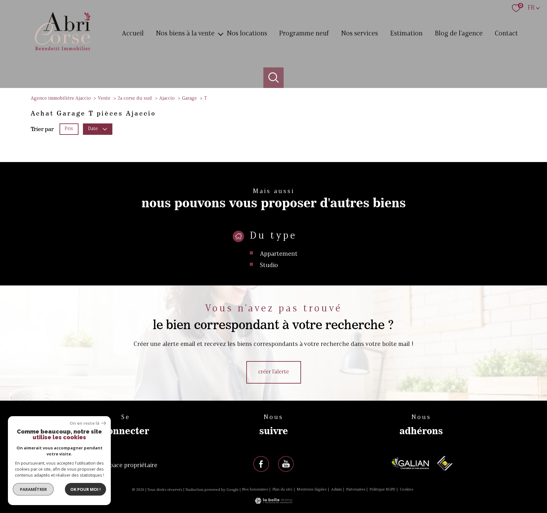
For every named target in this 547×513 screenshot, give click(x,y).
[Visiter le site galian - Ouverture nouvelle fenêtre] (410, 463)
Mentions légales (312, 489)
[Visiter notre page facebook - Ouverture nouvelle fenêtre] (261, 464)
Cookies (406, 489)
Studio (269, 265)
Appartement (279, 254)
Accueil (133, 33)
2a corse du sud (135, 98)
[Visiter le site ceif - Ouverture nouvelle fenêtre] (445, 463)
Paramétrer (33, 489)
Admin (336, 489)
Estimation (406, 33)
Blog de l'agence (459, 33)
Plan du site (282, 489)
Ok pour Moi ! (85, 489)
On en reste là (84, 423)
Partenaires (356, 489)
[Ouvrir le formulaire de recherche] (273, 77)
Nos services (359, 33)
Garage (189, 98)
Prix (69, 128)
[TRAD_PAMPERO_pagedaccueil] (62, 51)
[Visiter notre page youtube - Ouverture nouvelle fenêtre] (286, 464)
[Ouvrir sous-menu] (220, 33)
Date (93, 128)
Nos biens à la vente (185, 33)
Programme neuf (304, 33)
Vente (104, 98)
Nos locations (247, 33)
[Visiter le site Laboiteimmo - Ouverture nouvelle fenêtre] (273, 502)
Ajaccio (167, 98)
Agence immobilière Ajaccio (61, 98)
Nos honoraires (255, 489)
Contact (506, 33)
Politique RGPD (382, 489)
